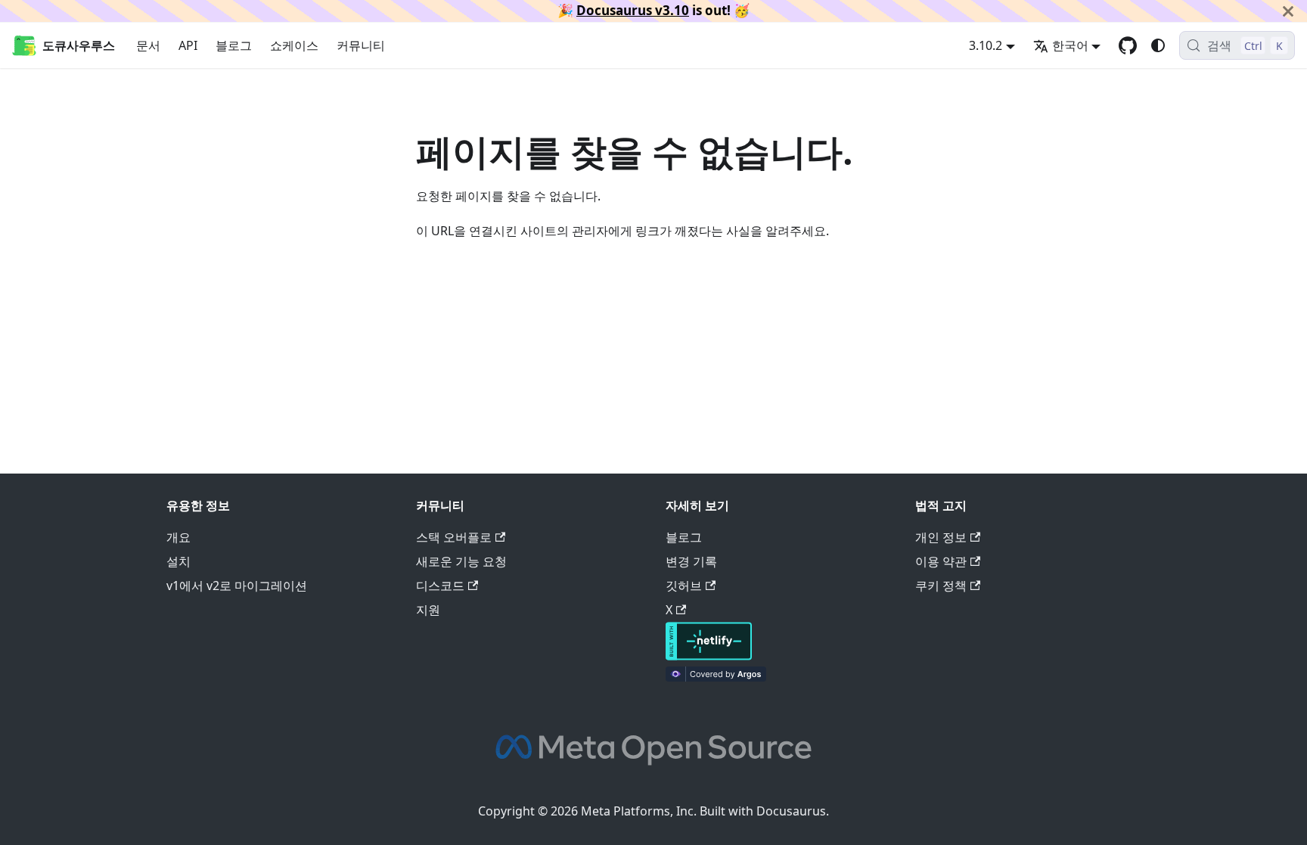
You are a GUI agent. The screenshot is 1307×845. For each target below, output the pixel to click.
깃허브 (684, 585)
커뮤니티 (361, 45)
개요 (178, 537)
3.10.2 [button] (985, 45)
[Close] (1288, 11)
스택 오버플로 (454, 537)
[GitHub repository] (1128, 45)
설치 (178, 561)
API (188, 45)
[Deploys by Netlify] (709, 656)
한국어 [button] (1070, 45)
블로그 (234, 45)
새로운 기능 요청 (461, 561)
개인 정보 (941, 537)
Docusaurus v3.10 (632, 10)
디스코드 (440, 585)
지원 (428, 609)
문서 (148, 45)
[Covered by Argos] (716, 677)
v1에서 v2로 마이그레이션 (236, 585)
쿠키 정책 (941, 585)
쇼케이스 (294, 45)
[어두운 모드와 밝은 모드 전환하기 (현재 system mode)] (1158, 45)
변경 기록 (691, 561)
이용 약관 (941, 561)
